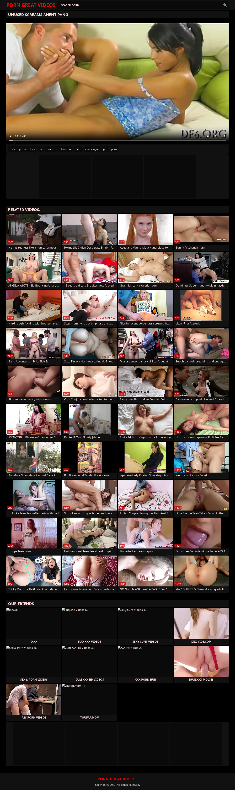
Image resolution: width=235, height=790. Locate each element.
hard (78, 149)
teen (12, 149)
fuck (32, 149)
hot (41, 149)
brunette (52, 149)
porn (114, 149)
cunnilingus (92, 149)
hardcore (66, 149)
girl (105, 149)
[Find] (225, 5)
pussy (22, 149)
